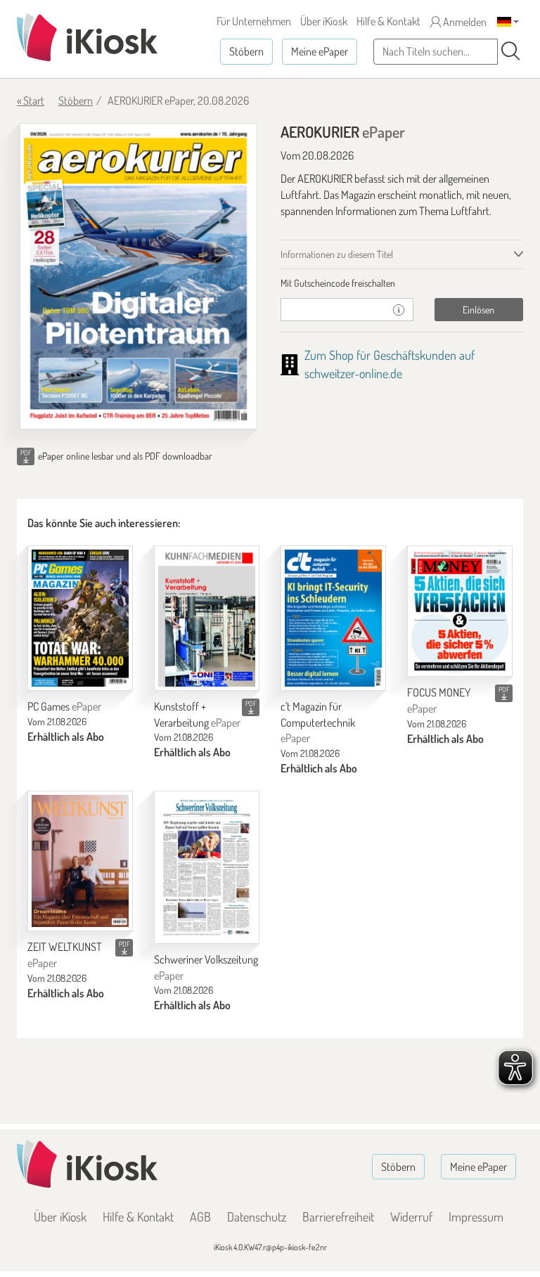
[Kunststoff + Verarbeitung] (206, 618)
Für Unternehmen (254, 21)
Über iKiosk (323, 21)
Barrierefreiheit (338, 1216)
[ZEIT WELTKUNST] (80, 861)
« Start (30, 100)
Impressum (476, 1216)
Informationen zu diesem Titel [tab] (337, 254)
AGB (200, 1216)
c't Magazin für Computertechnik (318, 722)
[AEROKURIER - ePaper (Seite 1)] (138, 276)
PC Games (64, 706)
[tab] (402, 283)
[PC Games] (80, 618)
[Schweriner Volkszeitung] (206, 867)
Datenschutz (256, 1216)
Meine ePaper (319, 51)
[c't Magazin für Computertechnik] (333, 618)
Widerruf (411, 1216)
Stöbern (246, 51)
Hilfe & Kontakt (388, 21)
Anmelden (464, 22)
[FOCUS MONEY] (460, 611)
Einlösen (478, 310)
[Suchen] (510, 51)
